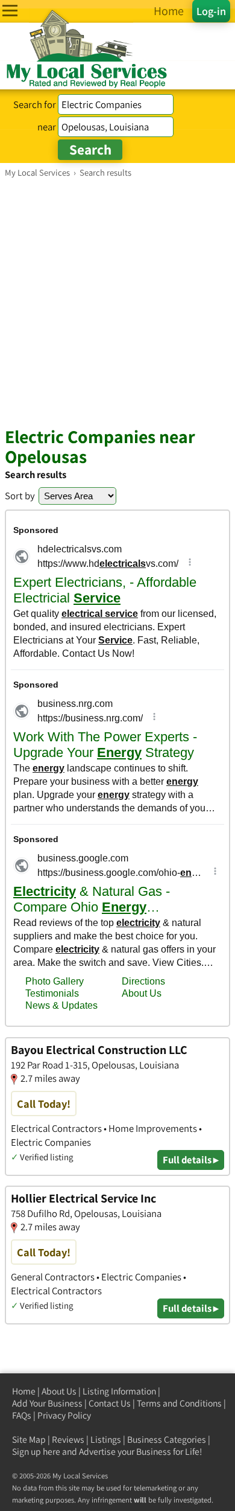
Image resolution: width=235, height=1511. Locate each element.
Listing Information (119, 1391)
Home (24, 1391)
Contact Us (110, 1403)
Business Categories (166, 1439)
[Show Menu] (9, 10)
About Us (59, 1391)
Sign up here (36, 1451)
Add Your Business (47, 1403)
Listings (105, 1439)
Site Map (29, 1439)
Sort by (20, 495)
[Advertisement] (117, 302)
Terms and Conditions (179, 1403)
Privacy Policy (64, 1415)
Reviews (68, 1439)
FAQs (21, 1415)
